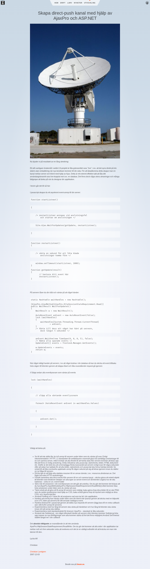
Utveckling (90, 3)
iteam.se (80, 564)
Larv (69, 3)
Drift (62, 3)
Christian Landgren (38, 552)
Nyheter (78, 3)
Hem (56, 3)
